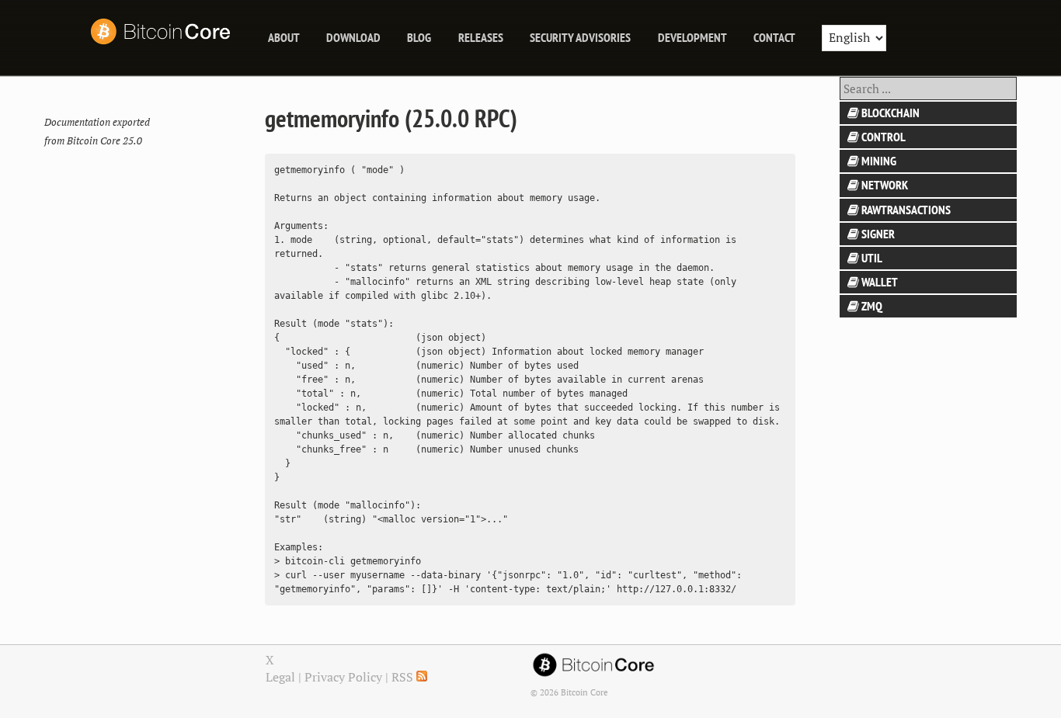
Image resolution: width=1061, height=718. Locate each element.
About (284, 37)
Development (692, 37)
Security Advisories (580, 37)
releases (480, 37)
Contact (774, 37)
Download (353, 37)
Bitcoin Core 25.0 (104, 140)
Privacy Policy (343, 676)
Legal (280, 676)
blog (419, 37)
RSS (403, 676)
